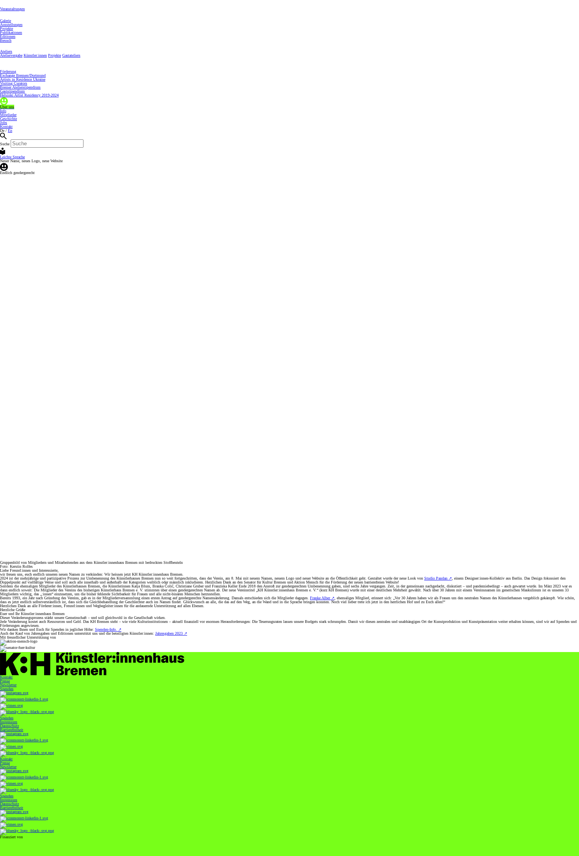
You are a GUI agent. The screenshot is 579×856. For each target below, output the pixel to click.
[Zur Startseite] (289, 663)
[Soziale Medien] (289, 694)
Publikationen (11, 32)
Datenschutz (9, 726)
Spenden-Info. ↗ (108, 629)
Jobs (3, 122)
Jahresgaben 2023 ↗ (171, 633)
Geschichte (8, 119)
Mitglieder (8, 115)
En (10, 130)
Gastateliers (71, 55)
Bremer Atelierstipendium (20, 87)
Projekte (6, 28)
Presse (5, 681)
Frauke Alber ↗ (322, 598)
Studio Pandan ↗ (438, 578)
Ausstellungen (11, 24)
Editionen (7, 36)
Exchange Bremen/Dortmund (23, 75)
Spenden (6, 689)
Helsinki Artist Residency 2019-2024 (29, 95)
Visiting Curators (13, 83)
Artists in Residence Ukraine (22, 79)
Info (3, 111)
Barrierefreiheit (11, 730)
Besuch (5, 40)
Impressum (8, 722)
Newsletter (8, 685)
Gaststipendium (12, 91)
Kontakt (6, 126)
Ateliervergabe (11, 55)
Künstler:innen (35, 55)
